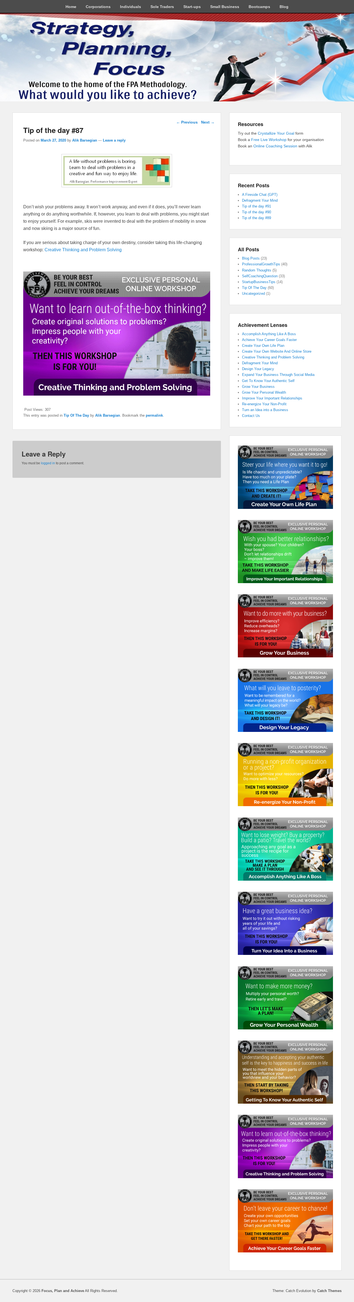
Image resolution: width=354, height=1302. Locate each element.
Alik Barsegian (84, 140)
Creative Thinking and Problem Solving (83, 249)
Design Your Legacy (258, 369)
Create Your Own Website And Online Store (276, 351)
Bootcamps (259, 6)
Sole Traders (162, 6)
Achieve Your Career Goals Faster (269, 340)
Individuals (130, 6)
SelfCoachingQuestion (260, 276)
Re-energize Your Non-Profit (264, 404)
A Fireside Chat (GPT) (259, 195)
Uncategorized (253, 293)
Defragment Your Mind (260, 200)
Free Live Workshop (269, 139)
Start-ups (192, 6)
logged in (48, 463)
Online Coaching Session (275, 146)
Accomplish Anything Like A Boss (269, 334)
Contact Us (251, 416)
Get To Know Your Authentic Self (268, 381)
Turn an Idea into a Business (265, 410)
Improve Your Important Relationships (272, 398)
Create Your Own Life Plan (263, 346)
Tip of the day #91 (256, 206)
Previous (187, 122)
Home (71, 6)
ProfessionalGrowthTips (261, 264)
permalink (154, 415)
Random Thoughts (256, 270)
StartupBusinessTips (258, 282)
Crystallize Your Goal (276, 133)
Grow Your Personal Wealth (264, 392)
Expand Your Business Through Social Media (278, 375)
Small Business (224, 6)
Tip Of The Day (76, 415)
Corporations (98, 6)
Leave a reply (114, 140)
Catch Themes (329, 1291)
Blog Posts (251, 258)
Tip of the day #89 (256, 218)
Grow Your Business (258, 387)
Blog (284, 6)
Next (208, 122)
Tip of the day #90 (256, 212)
